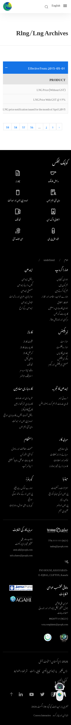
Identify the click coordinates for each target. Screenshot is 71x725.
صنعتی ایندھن (27, 290)
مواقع (30, 499)
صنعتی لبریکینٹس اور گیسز (58, 364)
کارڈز (30, 331)
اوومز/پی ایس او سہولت (22, 420)
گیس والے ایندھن (25, 284)
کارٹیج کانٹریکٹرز (27, 409)
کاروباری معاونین (23, 388)
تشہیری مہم (63, 510)
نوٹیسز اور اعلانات (61, 460)
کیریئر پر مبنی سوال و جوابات (21, 505)
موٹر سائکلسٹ (62, 347)
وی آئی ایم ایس (26, 426)
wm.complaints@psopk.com (54, 624)
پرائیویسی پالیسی (49, 670)
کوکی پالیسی (62, 680)
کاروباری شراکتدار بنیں (23, 403)
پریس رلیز (64, 499)
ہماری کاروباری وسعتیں (58, 307)
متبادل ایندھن (27, 302)
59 (7, 126)
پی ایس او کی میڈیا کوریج (58, 493)
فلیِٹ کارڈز (28, 341)
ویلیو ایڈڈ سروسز (26, 370)
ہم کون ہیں (63, 284)
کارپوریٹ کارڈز (26, 347)
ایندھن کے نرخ (26, 307)
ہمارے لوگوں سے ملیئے (23, 487)
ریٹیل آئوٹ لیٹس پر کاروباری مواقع (18, 415)
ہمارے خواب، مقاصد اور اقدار (55, 296)
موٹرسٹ (64, 341)
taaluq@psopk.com (59, 546)
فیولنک (30, 364)
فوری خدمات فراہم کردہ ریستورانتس (53, 403)
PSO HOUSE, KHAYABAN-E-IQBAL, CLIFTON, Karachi (53, 572)
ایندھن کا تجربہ (60, 388)
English (56, 5)
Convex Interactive (42, 715)
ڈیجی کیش (29, 358)
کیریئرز (29, 478)
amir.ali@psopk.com (23, 549)
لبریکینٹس (63, 331)
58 (15, 126)
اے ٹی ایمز (63, 397)
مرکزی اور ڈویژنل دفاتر (59, 319)
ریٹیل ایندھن (27, 279)
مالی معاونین (63, 448)
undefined (49, 259)
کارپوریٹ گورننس (61, 313)
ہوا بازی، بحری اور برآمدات (21, 296)
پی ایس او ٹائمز (62, 505)
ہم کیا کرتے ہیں (61, 290)
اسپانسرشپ (27, 465)
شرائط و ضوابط (20, 670)
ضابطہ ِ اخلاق (62, 302)
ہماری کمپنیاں (62, 279)
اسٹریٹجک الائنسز (26, 375)
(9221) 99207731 (58, 618)
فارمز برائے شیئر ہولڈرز (58, 465)
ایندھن (29, 269)
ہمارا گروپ (61, 269)
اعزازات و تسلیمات (59, 487)
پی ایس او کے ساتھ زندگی (22, 493)
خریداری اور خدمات (24, 397)
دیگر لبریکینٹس (62, 358)
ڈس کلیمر (63, 670)
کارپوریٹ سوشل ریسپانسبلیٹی (20, 460)
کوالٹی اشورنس (26, 454)
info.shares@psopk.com (21, 555)
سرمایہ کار (63, 439)
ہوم (66, 259)
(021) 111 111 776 (58, 540)
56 (31, 126)
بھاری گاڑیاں (62, 352)
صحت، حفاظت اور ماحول (22, 448)
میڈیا (65, 478)
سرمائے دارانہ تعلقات (59, 454)
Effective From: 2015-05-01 (46, 68)
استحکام (28, 439)
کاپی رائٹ (35, 670)
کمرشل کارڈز (28, 352)
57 (23, 126)
